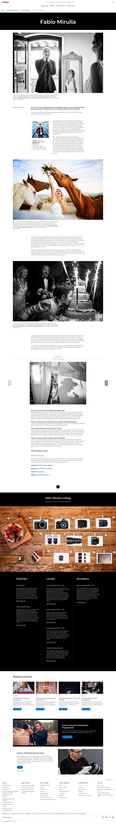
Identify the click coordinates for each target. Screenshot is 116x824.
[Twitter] (109, 817)
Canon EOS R (20, 585)
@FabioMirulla (40, 471)
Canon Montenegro (7, 817)
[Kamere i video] (49, 6)
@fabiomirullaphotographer (45, 465)
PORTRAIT (15, 695)
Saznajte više (17, 709)
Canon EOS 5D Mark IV (23, 97)
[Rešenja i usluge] (75, 6)
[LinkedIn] (106, 817)
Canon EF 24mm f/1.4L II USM (35, 326)
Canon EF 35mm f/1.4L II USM (40, 97)
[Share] (58, 486)
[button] (106, 383)
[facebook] (102, 817)
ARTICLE (37, 695)
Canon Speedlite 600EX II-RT (85, 585)
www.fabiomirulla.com (42, 475)
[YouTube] (112, 817)
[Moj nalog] (113, 2)
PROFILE (58, 17)
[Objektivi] (55, 6)
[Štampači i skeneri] (65, 6)
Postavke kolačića (82, 813)
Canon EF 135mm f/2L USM (54, 648)
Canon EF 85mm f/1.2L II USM (55, 609)
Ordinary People (58, 357)
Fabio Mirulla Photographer (44, 468)
